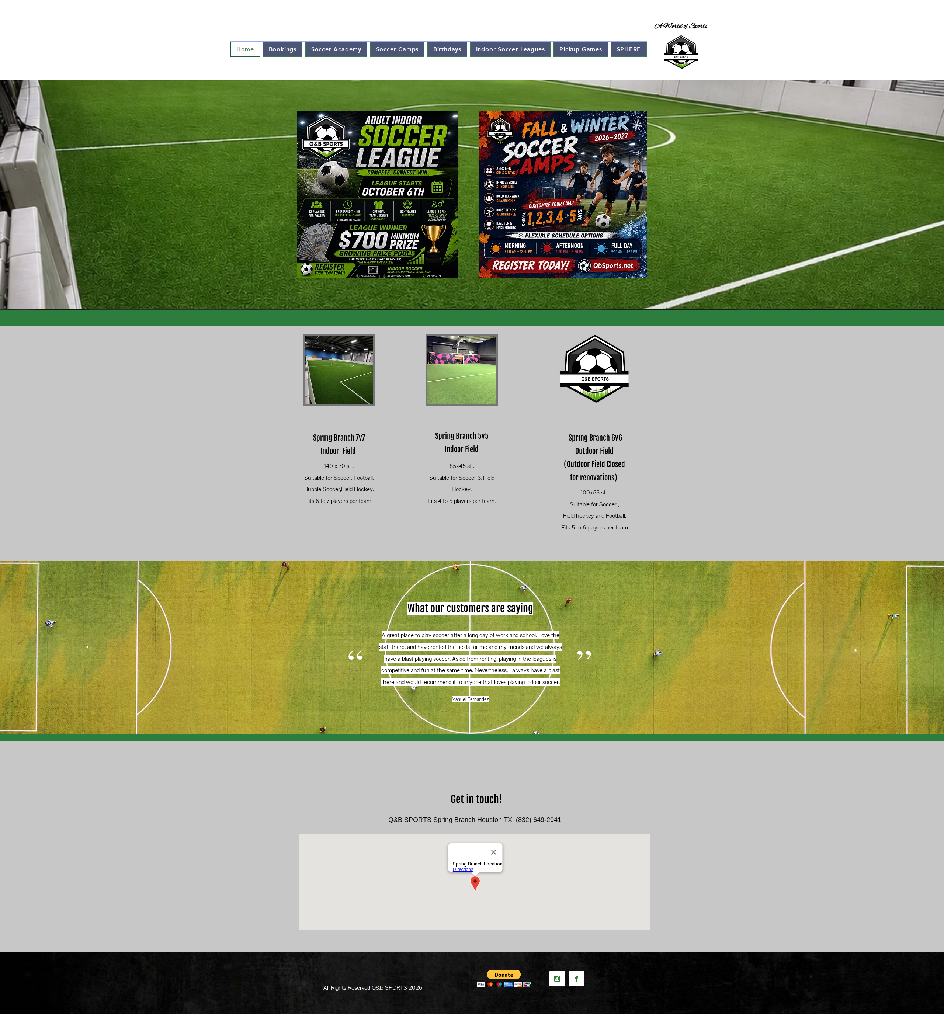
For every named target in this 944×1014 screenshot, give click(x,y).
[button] (504, 978)
